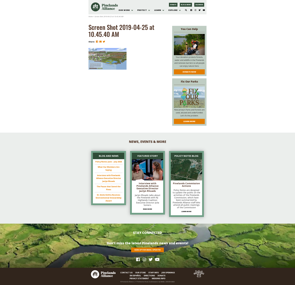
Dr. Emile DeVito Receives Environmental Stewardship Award (108, 198)
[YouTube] (203, 10)
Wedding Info (158, 278)
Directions (149, 275)
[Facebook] (190, 10)
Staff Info (153, 272)
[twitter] (104, 41)
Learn (157, 10)
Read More (147, 209)
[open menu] (132, 10)
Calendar (199, 5)
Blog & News (186, 5)
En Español (135, 275)
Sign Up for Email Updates (147, 250)
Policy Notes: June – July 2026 (108, 161)
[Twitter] (199, 10)
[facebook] (97, 41)
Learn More (189, 121)
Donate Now (189, 72)
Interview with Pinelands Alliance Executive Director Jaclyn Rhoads (108, 178)
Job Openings (168, 272)
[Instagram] (194, 10)
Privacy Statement (139, 278)
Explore (173, 10)
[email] (100, 41)
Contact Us (126, 272)
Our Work (124, 10)
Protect (142, 10)
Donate (173, 5)
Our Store (140, 272)
